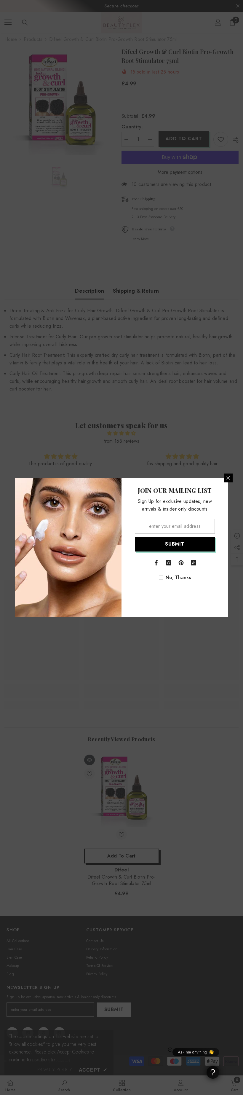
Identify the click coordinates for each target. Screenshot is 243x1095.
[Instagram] (168, 563)
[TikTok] (193, 563)
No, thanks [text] (178, 577)
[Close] (228, 478)
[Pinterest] (181, 563)
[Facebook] (156, 563)
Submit (175, 544)
